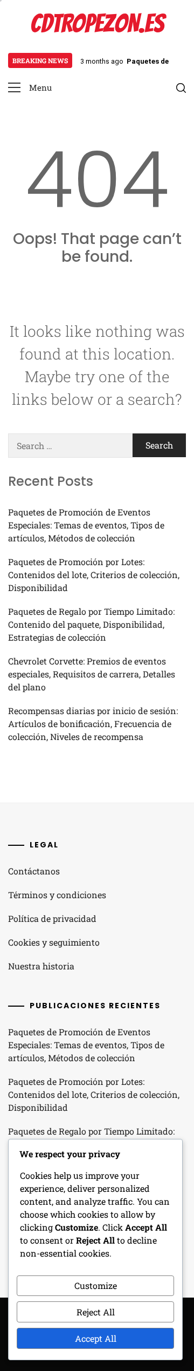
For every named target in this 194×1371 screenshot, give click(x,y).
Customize (95, 1285)
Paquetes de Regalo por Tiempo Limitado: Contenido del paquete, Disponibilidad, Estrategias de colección (91, 624)
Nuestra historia (41, 966)
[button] (30, 88)
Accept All (95, 1338)
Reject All (96, 1312)
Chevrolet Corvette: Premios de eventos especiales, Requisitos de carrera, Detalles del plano (91, 674)
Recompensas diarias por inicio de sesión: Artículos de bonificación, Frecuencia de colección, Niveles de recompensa (93, 723)
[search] (181, 88)
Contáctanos (34, 871)
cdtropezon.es (97, 23)
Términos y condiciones (57, 894)
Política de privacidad (52, 918)
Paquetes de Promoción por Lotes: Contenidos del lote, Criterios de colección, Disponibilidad (93, 574)
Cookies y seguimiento (54, 942)
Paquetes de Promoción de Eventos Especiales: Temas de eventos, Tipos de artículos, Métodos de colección (86, 525)
